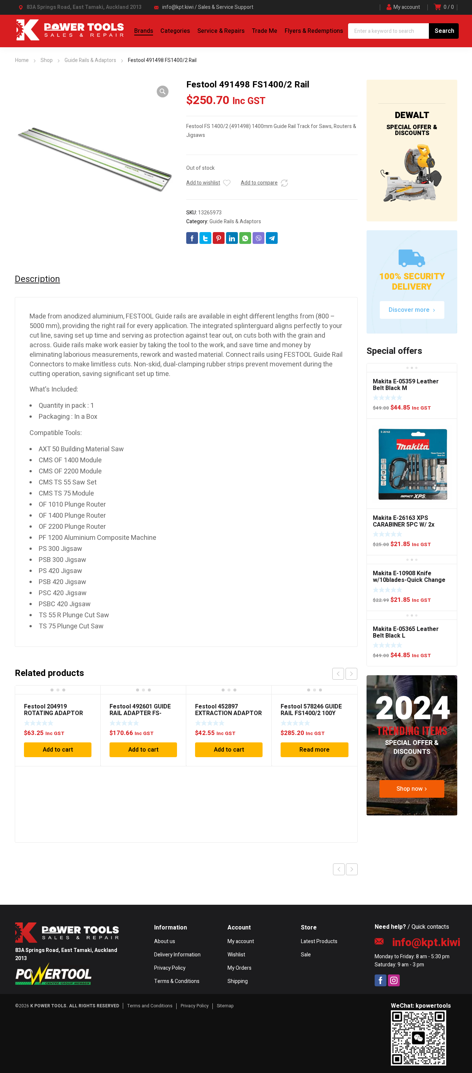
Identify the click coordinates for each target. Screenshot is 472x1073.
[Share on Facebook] (192, 238)
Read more (314, 749)
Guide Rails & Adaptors (235, 221)
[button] (163, 91)
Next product (352, 869)
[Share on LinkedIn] (232, 238)
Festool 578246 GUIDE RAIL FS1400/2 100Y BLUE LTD (311, 713)
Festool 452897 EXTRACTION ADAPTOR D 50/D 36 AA (228, 713)
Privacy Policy (195, 1006)
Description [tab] (37, 279)
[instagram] (394, 980)
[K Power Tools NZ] (70, 39)
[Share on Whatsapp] (245, 238)
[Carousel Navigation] (344, 674)
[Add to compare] (284, 183)
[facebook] (380, 980)
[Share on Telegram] (272, 238)
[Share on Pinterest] (219, 238)
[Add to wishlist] (226, 183)
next (351, 674)
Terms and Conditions (150, 1006)
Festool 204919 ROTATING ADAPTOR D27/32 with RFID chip (53, 713)
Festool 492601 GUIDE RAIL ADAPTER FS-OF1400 (140, 713)
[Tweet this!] (205, 238)
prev (338, 674)
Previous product (339, 869)
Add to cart (58, 749)
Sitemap (225, 1006)
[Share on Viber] (258, 238)
